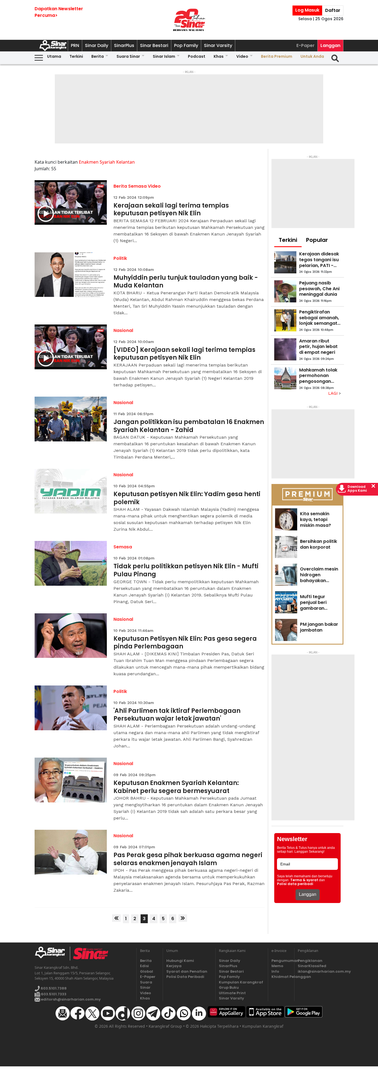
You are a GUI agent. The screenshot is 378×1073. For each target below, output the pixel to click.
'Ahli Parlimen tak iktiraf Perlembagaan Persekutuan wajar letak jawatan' (176, 715)
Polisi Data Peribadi (185, 976)
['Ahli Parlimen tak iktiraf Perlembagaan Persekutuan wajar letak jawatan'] (71, 707)
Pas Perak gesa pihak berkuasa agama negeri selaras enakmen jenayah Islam (187, 859)
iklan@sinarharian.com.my (320, 971)
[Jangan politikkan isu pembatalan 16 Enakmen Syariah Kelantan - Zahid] (71, 419)
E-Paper (305, 45)
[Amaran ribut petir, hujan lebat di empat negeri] (285, 349)
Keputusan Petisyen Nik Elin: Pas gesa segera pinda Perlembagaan (185, 643)
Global (146, 971)
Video (242, 56)
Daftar (332, 10)
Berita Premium (276, 56)
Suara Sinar (128, 56)
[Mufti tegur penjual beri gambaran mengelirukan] (286, 602)
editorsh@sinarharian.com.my (70, 999)
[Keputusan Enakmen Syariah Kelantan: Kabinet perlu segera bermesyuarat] (71, 780)
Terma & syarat (304, 880)
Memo (277, 966)
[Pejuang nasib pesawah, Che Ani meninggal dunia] (285, 291)
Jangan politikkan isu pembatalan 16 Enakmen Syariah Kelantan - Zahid (188, 426)
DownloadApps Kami (357, 489)
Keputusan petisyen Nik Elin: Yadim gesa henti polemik (186, 498)
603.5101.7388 (53, 988)
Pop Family (186, 45)
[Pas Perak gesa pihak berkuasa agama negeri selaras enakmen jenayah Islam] (71, 852)
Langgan (330, 45)
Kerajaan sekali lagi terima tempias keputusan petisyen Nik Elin (171, 210)
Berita (97, 56)
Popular (317, 240)
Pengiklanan (310, 960)
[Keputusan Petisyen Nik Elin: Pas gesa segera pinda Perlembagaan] (71, 635)
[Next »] (182, 918)
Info (275, 971)
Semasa (122, 547)
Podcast (196, 56)
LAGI (333, 393)
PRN (75, 45)
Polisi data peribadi (295, 884)
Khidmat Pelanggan (281, 976)
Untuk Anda (312, 56)
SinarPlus (124, 45)
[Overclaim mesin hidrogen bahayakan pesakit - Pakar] (286, 575)
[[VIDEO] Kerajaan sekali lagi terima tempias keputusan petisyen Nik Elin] (71, 346)
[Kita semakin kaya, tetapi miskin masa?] (286, 519)
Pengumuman (281, 960)
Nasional (123, 330)
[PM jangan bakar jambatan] (286, 630)
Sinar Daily (96, 45)
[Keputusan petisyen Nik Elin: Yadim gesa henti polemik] (71, 491)
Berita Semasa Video (137, 186)
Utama (54, 56)
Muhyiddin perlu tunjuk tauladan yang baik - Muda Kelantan (185, 282)
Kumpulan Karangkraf (241, 982)
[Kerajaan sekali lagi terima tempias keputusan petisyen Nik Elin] (71, 202)
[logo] (52, 954)
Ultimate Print (232, 993)
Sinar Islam (164, 56)
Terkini (76, 56)
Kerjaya (174, 966)
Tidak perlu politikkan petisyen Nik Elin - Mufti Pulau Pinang (185, 570)
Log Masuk (307, 10)
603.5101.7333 (53, 994)
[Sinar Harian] (189, 20)
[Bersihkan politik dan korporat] (286, 547)
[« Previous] (116, 918)
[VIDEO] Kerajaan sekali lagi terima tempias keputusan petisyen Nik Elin (184, 354)
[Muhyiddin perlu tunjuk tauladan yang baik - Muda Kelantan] (71, 274)
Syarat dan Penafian (186, 971)
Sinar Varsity (218, 45)
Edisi (144, 966)
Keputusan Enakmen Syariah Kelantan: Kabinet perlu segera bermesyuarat (176, 787)
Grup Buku (229, 987)
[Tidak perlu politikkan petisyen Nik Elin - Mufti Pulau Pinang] (71, 563)
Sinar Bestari (154, 45)
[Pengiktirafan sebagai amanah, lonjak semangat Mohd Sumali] (285, 320)
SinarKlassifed (312, 966)
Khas (219, 56)
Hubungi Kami (180, 960)
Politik (120, 258)
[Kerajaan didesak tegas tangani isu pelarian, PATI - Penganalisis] (285, 262)
